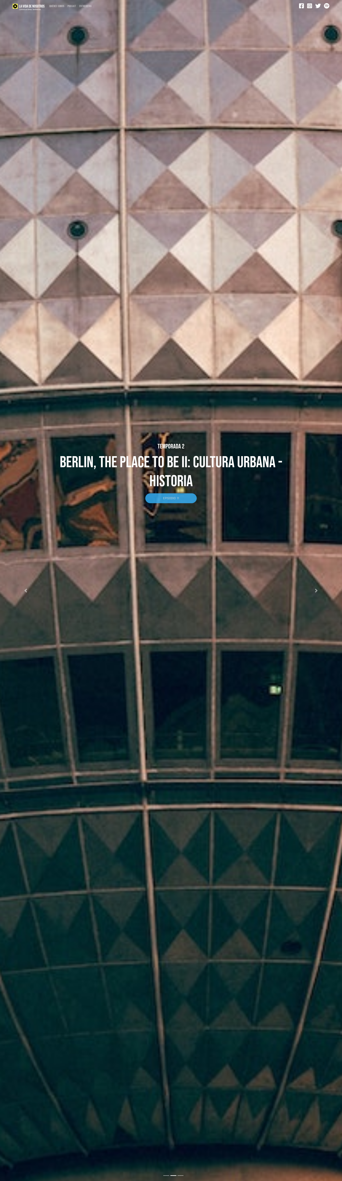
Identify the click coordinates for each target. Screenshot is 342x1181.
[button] (25, 590)
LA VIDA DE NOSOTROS (31, 7)
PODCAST (71, 6)
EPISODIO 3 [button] (171, 479)
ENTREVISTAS (85, 6)
